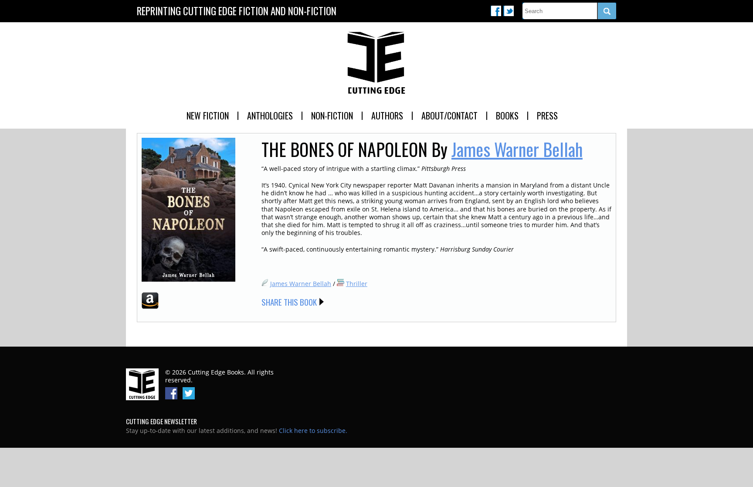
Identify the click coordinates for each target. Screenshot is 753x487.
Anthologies (270, 115)
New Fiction (208, 115)
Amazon (150, 300)
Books (507, 115)
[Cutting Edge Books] (376, 63)
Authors (387, 115)
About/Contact (449, 115)
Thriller (356, 283)
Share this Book (289, 302)
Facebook (496, 11)
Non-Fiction (332, 115)
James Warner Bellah (517, 149)
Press (547, 115)
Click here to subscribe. (313, 430)
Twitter (508, 11)
